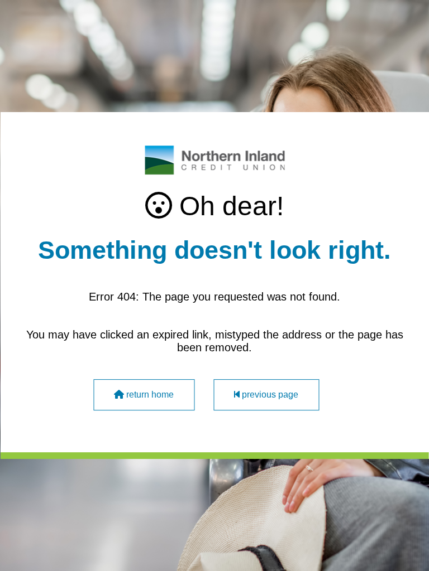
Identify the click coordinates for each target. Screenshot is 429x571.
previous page (269, 394)
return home (149, 394)
